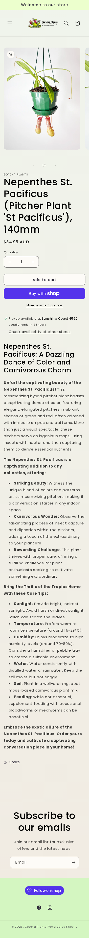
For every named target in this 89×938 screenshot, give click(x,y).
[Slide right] (55, 165)
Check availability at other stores (39, 331)
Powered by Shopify (62, 927)
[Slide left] (33, 165)
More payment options (44, 305)
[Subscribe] (73, 862)
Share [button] (14, 762)
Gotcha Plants (36, 927)
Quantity (11, 252)
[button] (9, 23)
